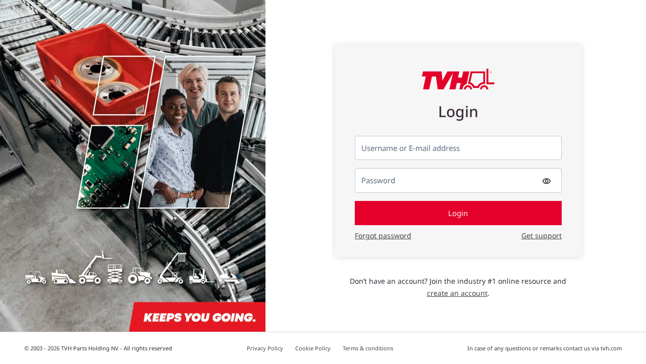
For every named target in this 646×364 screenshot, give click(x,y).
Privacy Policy (265, 348)
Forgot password (383, 235)
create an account (457, 293)
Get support (541, 235)
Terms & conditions (368, 348)
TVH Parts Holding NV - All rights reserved (116, 348)
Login (458, 213)
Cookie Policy (313, 348)
